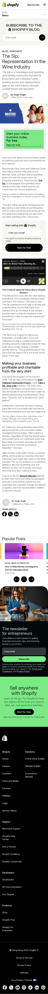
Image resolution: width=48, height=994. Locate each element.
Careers (6, 766)
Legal (4, 803)
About (5, 758)
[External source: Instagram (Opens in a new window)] (24, 987)
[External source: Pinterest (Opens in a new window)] (43, 987)
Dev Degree (8, 894)
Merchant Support (11, 828)
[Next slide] (31, 579)
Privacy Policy (23, 671)
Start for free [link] (24, 247)
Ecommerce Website (31, 775)
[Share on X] (10, 514)
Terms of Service (24, 958)
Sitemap (24, 972)
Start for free (33, 4)
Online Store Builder (35, 758)
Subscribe (24, 659)
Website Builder (32, 766)
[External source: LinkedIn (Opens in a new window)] (37, 987)
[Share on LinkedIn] (16, 514)
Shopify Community (12, 861)
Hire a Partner (9, 846)
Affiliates (6, 795)
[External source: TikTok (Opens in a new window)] (30, 987)
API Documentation (12, 887)
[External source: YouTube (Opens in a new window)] (17, 987)
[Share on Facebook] (4, 514)
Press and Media (10, 781)
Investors (6, 773)
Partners (6, 788)
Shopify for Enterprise (7, 929)
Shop (4, 912)
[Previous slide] (16, 579)
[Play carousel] (24, 579)
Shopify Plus (8, 919)
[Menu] (44, 4)
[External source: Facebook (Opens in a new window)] (5, 987)
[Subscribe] (42, 37)
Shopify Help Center (8, 838)
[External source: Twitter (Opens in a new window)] (11, 987)
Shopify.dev (8, 879)
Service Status (9, 810)
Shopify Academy (11, 854)
